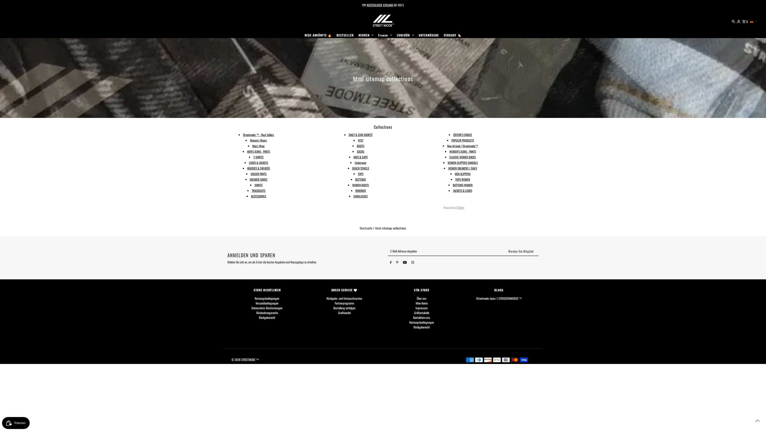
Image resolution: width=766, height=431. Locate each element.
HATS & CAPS (360, 157)
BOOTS (360, 146)
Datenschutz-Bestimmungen (267, 308)
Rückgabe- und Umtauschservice (344, 298)
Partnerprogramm (344, 303)
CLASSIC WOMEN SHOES (462, 157)
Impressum (422, 308)
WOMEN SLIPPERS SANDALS (463, 162)
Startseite (366, 228)
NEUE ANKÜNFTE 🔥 (318, 35)
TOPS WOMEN (462, 179)
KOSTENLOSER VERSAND (380, 5)
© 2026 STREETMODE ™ (245, 359)
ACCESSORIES (258, 196)
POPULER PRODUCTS (462, 140)
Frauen (383, 35)
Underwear (360, 162)
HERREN (363, 35)
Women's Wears (258, 140)
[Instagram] (412, 263)
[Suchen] (733, 21)
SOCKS (360, 151)
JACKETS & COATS (462, 190)
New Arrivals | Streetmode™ (462, 146)
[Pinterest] (397, 263)
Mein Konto (422, 303)
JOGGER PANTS (259, 174)
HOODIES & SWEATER (258, 168)
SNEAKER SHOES (258, 179)
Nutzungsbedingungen (267, 298)
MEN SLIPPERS (463, 174)
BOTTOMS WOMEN (463, 185)
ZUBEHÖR (403, 35)
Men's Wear (258, 146)
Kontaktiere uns (421, 317)
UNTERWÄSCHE (429, 35)
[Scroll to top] (757, 420)
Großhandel (344, 312)
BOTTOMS (360, 179)
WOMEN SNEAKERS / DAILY (462, 168)
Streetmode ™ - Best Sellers (258, 134)
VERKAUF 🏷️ (452, 35)
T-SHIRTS (258, 157)
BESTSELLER (345, 35)
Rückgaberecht (267, 317)
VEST (360, 140)
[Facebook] (391, 263)
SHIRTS (259, 185)
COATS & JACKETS (258, 162)
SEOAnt (460, 207)
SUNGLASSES (360, 196)
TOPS (360, 174)
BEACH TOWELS (360, 168)
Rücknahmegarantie (267, 312)
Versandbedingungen (267, 303)
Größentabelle (421, 312)
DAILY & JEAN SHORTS (360, 134)
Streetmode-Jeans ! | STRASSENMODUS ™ (499, 298)
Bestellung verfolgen (344, 308)
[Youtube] (405, 263)
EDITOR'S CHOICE (462, 134)
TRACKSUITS (258, 190)
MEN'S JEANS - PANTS (258, 151)
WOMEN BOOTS (360, 185)
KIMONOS (360, 190)
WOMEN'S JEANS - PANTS (462, 151)
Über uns (421, 298)
